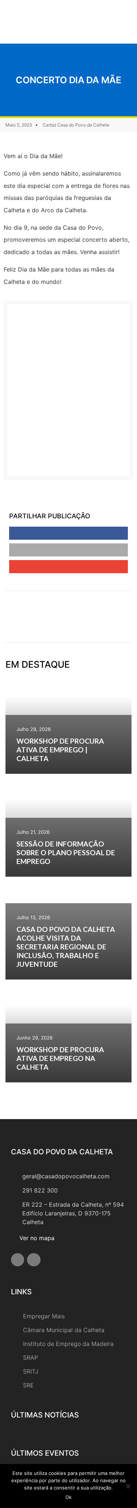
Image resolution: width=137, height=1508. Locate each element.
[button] (105, 22)
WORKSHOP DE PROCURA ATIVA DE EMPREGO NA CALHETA (60, 1058)
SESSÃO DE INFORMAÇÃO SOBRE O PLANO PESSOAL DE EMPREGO (65, 852)
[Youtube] (33, 1259)
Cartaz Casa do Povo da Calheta (76, 125)
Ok (68, 1497)
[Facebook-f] (17, 1259)
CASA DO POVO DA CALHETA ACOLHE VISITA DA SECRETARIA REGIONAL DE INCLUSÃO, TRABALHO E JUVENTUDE (65, 946)
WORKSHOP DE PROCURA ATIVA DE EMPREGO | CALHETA (60, 750)
